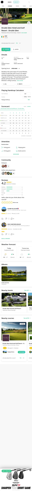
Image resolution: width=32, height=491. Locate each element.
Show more (16, 154)
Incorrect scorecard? (26, 135)
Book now (21, 352)
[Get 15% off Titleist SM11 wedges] (16, 480)
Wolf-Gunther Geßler (14, 224)
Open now (14, 68)
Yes (17, 43)
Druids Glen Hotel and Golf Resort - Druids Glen (12, 108)
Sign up (16, 2)
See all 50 (26, 318)
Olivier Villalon (12, 208)
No (20, 43)
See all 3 (26, 290)
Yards (25, 106)
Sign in (9, 2)
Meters (29, 106)
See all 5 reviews (5, 238)
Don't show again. (16, 489)
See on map (24, 32)
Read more (20, 80)
